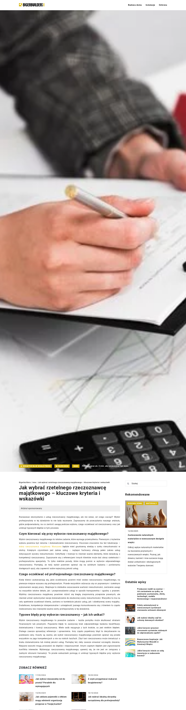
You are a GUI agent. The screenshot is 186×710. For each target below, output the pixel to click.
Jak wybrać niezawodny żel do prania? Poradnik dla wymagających (50, 682)
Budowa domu (135, 5)
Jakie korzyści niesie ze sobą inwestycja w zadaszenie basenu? (150, 653)
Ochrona (163, 5)
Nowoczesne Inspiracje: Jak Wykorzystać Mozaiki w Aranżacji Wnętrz (149, 641)
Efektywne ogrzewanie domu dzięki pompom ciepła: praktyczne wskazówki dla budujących (145, 539)
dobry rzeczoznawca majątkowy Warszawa (40, 546)
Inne (76, 466)
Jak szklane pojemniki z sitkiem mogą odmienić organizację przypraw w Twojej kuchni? (51, 700)
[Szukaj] (128, 484)
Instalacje (150, 5)
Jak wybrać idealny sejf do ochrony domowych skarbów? (150, 619)
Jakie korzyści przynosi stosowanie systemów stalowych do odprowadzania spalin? (152, 630)
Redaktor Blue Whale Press (36, 466)
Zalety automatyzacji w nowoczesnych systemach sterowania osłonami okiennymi (151, 607)
